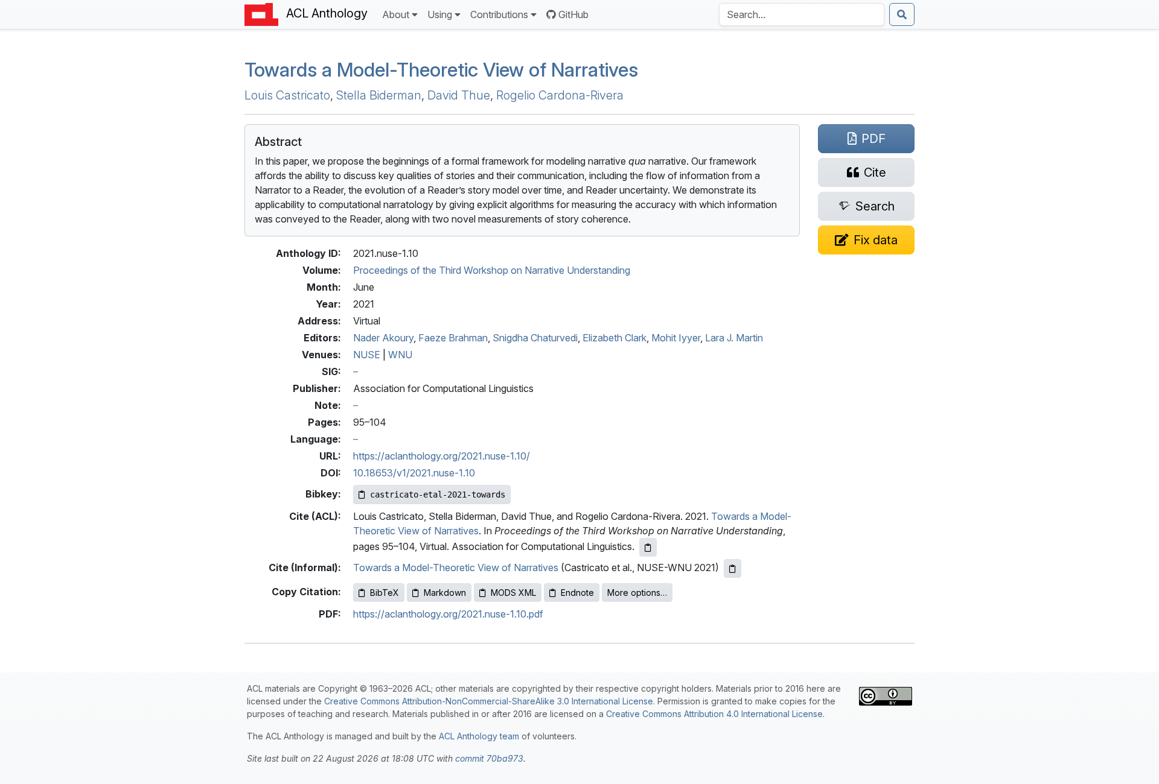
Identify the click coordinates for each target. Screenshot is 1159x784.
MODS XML (513, 592)
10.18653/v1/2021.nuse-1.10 (414, 473)
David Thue (458, 95)
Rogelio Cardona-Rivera (560, 95)
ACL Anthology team (479, 736)
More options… (637, 592)
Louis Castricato (287, 95)
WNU (400, 355)
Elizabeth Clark (615, 338)
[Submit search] (902, 14)
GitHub (573, 14)
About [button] (395, 14)
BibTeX (384, 592)
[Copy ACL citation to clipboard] (648, 547)
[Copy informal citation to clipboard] (732, 568)
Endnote (577, 592)
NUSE (366, 355)
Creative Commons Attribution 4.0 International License (714, 714)
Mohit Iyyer (675, 338)
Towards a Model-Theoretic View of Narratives (441, 69)
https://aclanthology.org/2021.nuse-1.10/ (441, 456)
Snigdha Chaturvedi (535, 338)
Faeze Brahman (453, 338)
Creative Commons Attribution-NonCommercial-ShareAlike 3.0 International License (488, 701)
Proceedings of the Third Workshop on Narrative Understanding (491, 270)
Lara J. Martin (734, 338)
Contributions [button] (499, 14)
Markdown (445, 592)
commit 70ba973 (489, 758)
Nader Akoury (383, 338)
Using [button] (439, 14)
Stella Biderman (378, 95)
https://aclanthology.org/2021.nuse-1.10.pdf (448, 614)
